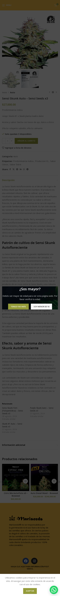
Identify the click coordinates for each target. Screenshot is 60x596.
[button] (54, 590)
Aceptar (30, 591)
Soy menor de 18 (41, 306)
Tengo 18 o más (18, 306)
